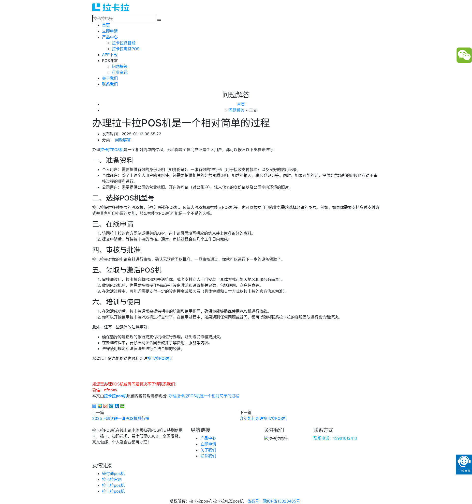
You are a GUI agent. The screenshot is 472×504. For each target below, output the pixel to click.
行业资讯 (120, 72)
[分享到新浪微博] (105, 406)
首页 (106, 25)
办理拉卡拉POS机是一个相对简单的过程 (203, 395)
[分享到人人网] (117, 406)
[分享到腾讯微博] (111, 406)
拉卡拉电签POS (125, 48)
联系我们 (110, 84)
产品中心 (110, 36)
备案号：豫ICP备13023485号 (273, 501)
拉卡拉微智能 (123, 42)
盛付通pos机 (113, 473)
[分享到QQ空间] (100, 406)
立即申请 (110, 31)
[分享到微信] (122, 406)
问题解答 (120, 66)
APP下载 (110, 54)
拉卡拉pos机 (115, 395)
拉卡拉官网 (112, 479)
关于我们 (110, 78)
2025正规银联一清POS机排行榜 (120, 418)
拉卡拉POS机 (112, 149)
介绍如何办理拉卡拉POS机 (263, 418)
